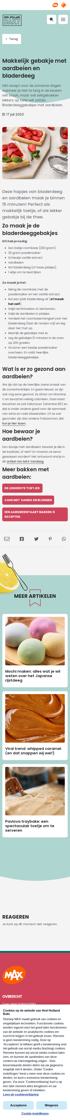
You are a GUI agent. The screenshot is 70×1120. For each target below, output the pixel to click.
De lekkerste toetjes (22, 488)
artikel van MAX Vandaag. (25, 461)
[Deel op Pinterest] (50, 539)
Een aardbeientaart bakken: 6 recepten (29, 514)
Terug (13, 39)
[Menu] (63, 19)
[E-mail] (7, 539)
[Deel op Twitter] (36, 539)
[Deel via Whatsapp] (64, 539)
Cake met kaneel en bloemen (28, 500)
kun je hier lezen (14, 423)
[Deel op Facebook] (22, 539)
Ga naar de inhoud (35, 3)
